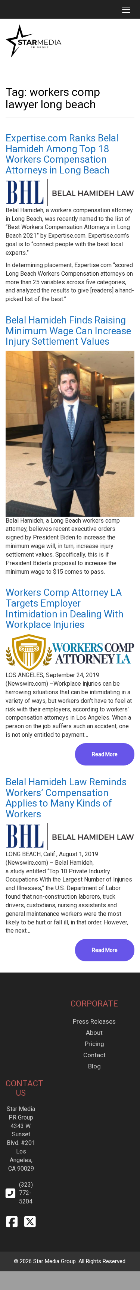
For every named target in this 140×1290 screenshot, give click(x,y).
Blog (94, 1066)
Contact (94, 1055)
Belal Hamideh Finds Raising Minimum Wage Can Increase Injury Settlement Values (68, 330)
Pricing (94, 1044)
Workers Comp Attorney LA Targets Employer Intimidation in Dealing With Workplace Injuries (65, 608)
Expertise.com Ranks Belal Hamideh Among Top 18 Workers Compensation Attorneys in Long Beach (62, 154)
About (94, 1032)
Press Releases (94, 1021)
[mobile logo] (5, 9)
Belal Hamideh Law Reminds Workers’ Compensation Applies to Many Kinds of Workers (66, 798)
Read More (105, 754)
